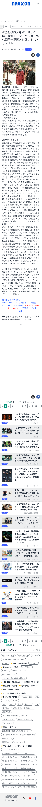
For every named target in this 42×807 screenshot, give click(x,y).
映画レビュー (7, 738)
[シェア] (38, 55)
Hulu (25, 671)
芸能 (36, 27)
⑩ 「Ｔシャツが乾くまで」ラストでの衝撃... (18, 787)
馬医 (37, 697)
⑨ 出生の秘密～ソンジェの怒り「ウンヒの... (18, 783)
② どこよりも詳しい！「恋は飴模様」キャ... (18, 757)
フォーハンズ (7, 723)
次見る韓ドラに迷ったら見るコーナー (16, 731)
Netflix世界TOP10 (10, 697)
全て (7, 27)
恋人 (36, 704)
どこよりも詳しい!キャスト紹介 (15, 693)
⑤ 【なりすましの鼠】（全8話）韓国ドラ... (18, 768)
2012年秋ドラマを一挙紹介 (13, 305)
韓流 (14, 27)
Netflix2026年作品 (20, 663)
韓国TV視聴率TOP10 (11, 689)
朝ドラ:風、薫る (8, 656)
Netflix (5, 663)
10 (36, 406)
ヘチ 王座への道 (26, 697)
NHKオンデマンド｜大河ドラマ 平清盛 (19, 303)
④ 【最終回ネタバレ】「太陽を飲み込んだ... (18, 764)
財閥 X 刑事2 (17, 708)
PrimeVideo (26, 667)
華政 (19, 704)
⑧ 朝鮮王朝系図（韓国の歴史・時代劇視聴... (18, 779)
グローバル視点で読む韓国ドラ (13, 678)
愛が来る (5, 708)
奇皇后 (11, 704)
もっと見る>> (9, 750)
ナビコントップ (6, 21)
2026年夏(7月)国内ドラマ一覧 (13, 659)
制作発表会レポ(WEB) (29, 686)
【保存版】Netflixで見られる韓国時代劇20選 (18, 735)
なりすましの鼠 (8, 719)
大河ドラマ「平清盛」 (11, 300)
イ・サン (5, 701)
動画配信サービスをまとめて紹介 (14, 742)
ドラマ (21, 27)
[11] (40, 406)
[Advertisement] (21, 13)
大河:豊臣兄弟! (23, 656)
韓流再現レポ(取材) (10, 686)
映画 (29, 27)
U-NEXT (5, 671)
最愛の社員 (6, 712)
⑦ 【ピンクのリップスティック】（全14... (18, 776)
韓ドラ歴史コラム (8, 674)
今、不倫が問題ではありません (13, 716)
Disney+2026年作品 (10, 667)
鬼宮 (4, 704)
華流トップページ (9, 727)
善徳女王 (28, 704)
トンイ (15, 701)
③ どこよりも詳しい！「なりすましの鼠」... (18, 761)
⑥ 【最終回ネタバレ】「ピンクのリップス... (18, 772)
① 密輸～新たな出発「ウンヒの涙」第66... (18, 753)
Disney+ (33, 663)
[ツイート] (33, 55)
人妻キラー (30, 708)
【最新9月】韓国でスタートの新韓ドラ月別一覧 (20, 682)
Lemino (15, 671)
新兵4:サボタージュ (25, 719)
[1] (2, 406)
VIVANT (35, 656)
